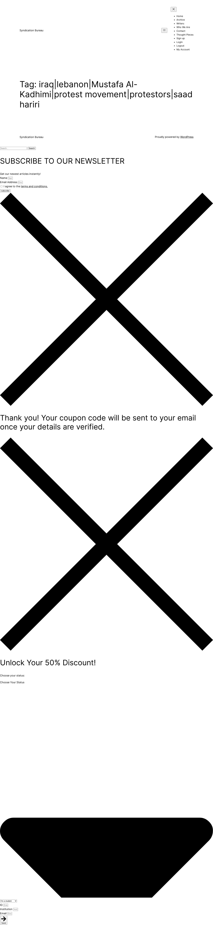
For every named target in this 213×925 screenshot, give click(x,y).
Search (32, 148)
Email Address (9, 182)
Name (4, 177)
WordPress (186, 136)
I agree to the (26, 186)
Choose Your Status (12, 682)
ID (1, 904)
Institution (6, 909)
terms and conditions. (34, 186)
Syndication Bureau (31, 30)
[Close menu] (173, 9)
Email (3, 913)
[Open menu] (164, 30)
